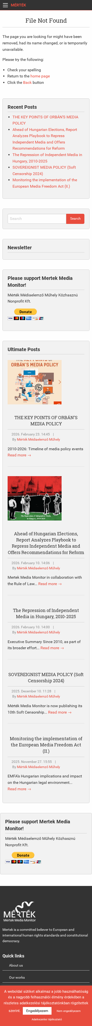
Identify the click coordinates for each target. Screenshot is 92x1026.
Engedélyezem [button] (37, 1011)
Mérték (18, 5)
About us (16, 965)
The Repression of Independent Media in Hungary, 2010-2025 (46, 613)
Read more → (19, 455)
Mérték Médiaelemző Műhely (38, 439)
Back (27, 82)
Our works (17, 977)
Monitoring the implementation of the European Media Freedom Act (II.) (46, 745)
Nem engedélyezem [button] (69, 1011)
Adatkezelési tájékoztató (47, 1019)
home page (40, 76)
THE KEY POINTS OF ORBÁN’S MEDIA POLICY (46, 420)
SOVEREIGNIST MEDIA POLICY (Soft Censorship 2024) (46, 677)
